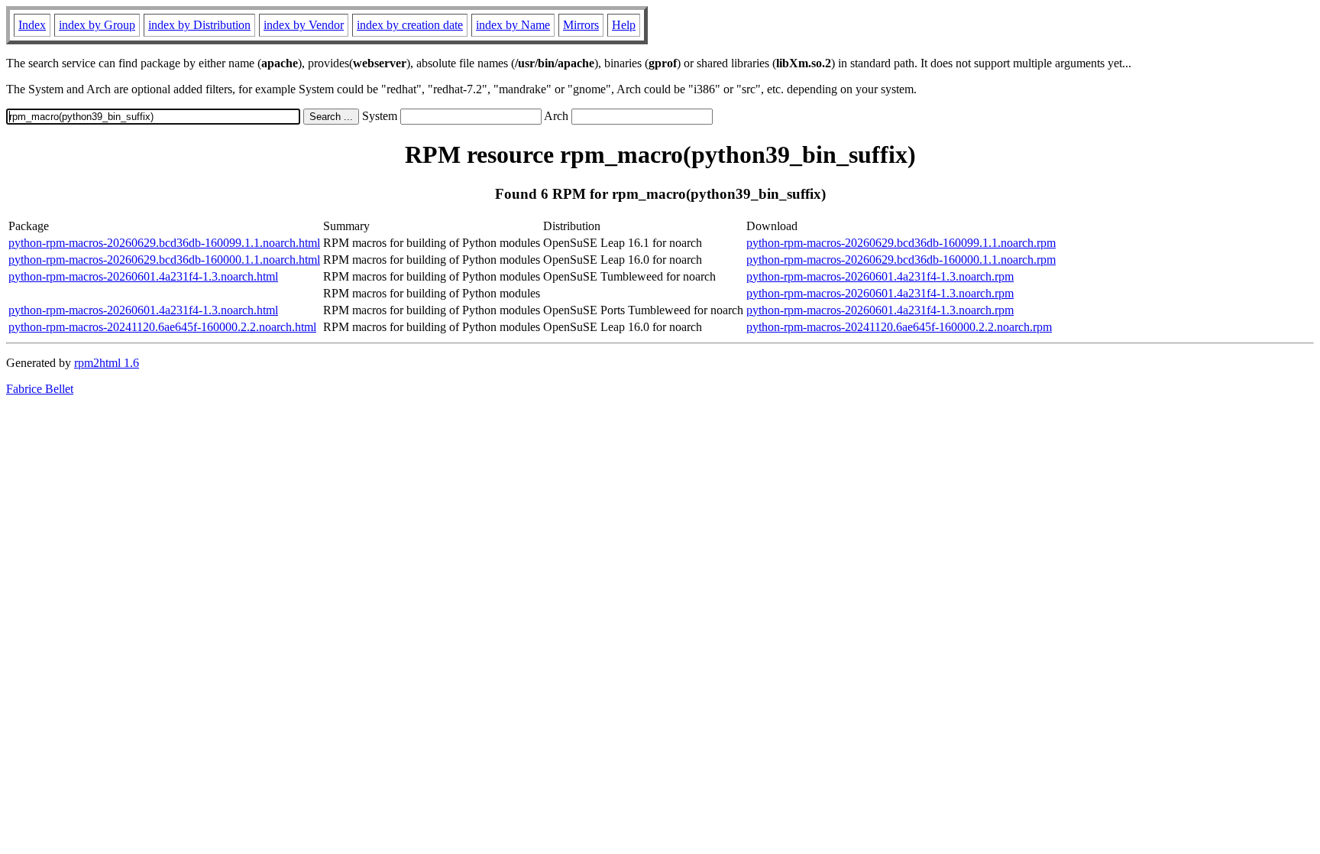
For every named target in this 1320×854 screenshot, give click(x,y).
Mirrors (581, 24)
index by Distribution (199, 24)
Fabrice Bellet (39, 388)
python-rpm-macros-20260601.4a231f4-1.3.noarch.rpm (880, 276)
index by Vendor (304, 24)
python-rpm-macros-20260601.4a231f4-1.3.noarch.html (143, 276)
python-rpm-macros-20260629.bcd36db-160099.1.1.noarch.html (164, 242)
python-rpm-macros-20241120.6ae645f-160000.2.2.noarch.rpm (899, 326)
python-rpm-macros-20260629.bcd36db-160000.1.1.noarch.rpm (901, 259)
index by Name (513, 24)
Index (32, 24)
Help (624, 24)
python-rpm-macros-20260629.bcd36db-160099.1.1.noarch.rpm (901, 242)
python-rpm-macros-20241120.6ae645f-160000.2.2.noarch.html (162, 326)
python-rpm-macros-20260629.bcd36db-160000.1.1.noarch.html (164, 259)
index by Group (97, 24)
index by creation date (410, 24)
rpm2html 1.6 (106, 362)
